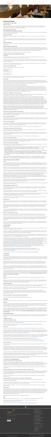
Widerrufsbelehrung (33, 434)
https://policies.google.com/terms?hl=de (23, 357)
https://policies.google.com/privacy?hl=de (38, 340)
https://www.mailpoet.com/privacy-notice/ (25, 297)
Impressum (42, 434)
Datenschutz (38, 434)
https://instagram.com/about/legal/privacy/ (33, 251)
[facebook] (25, 407)
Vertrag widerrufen (41, 435)
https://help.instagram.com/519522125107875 (29, 249)
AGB (29, 434)
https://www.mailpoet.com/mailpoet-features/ (21, 295)
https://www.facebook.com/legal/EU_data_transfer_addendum (13, 249)
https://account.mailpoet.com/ (9, 295)
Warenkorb (43, 2)
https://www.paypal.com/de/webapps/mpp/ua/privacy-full (29, 402)
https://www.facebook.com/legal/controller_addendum (19, 242)
